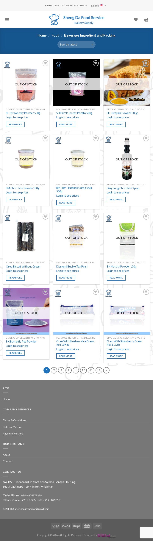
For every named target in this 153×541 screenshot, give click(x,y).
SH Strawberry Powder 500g (23, 113)
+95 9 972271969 (32, 500)
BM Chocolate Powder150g (22, 188)
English (95, 5)
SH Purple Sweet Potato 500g (74, 113)
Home (42, 35)
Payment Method (13, 433)
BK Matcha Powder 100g (121, 266)
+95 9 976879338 (31, 495)
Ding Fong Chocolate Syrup (123, 188)
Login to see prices (17, 117)
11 (91, 370)
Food (55, 35)
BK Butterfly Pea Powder (21, 341)
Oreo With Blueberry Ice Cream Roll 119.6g (75, 343)
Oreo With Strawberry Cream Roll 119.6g (124, 343)
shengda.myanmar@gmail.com (32, 508)
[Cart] (146, 19)
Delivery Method (12, 427)
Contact (8, 461)
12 (99, 370)
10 (83, 370)
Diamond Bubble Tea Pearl (72, 266)
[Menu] (7, 19)
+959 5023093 (51, 500)
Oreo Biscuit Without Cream (23, 266)
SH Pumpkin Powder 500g (122, 113)
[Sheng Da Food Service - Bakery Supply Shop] (76, 20)
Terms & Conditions (14, 420)
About (6, 454)
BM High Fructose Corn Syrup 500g (74, 189)
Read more (15, 124)
